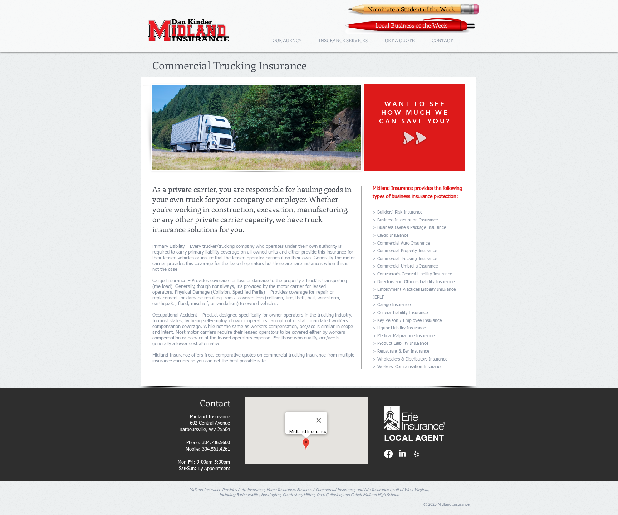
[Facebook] (388, 454)
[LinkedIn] (402, 454)
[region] (414, 127)
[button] (287, 40)
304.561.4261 (216, 449)
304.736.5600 (216, 443)
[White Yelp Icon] (416, 454)
